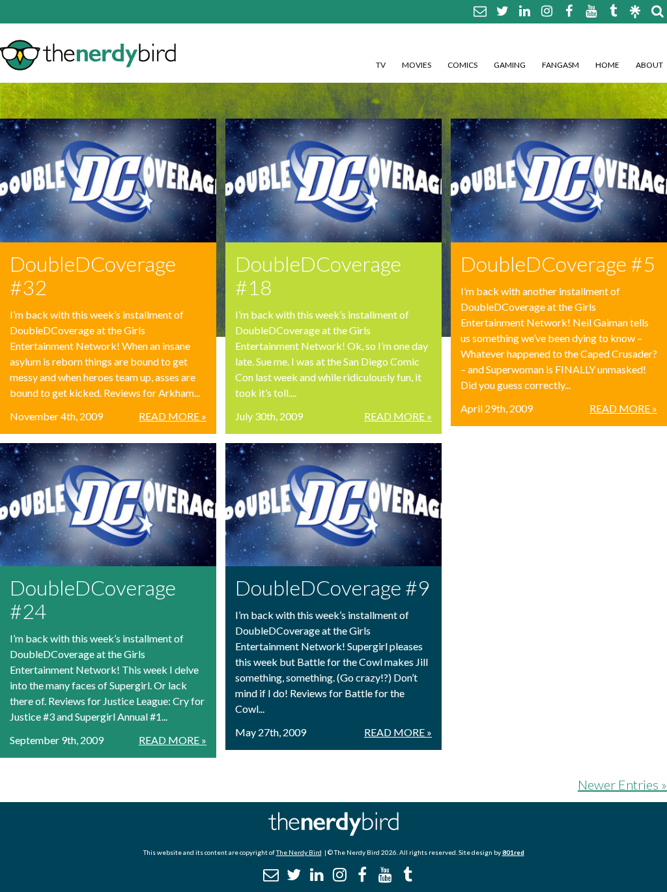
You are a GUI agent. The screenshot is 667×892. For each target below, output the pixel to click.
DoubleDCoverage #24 (93, 599)
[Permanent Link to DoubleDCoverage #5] (559, 180)
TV (381, 65)
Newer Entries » (622, 784)
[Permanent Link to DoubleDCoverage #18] (333, 180)
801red (513, 852)
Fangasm (560, 65)
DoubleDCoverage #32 (93, 275)
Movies (416, 65)
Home (607, 65)
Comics (462, 65)
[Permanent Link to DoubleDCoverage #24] (108, 505)
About (649, 65)
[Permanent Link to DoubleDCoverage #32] (108, 180)
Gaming (510, 65)
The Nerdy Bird (299, 852)
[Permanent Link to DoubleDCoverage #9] (333, 505)
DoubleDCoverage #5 (558, 263)
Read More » (172, 416)
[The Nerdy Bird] (333, 832)
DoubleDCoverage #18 (318, 275)
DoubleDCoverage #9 (332, 587)
